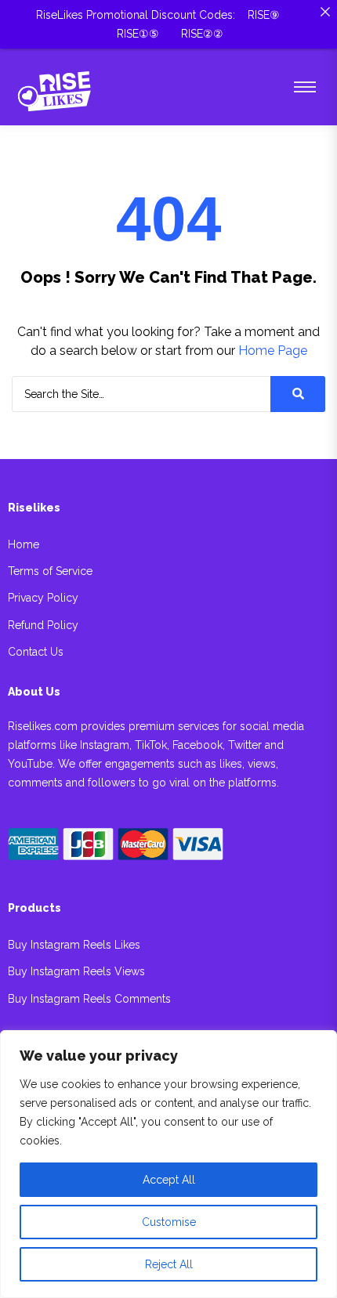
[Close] (325, 12)
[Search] (297, 394)
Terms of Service (50, 571)
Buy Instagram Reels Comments (89, 999)
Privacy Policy (43, 598)
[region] (168, 1164)
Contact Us (35, 652)
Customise (169, 1222)
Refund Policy (43, 625)
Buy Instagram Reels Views (76, 971)
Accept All (169, 1179)
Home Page (272, 350)
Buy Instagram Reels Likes (74, 945)
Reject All (169, 1264)
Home (23, 545)
